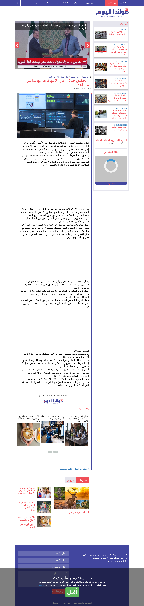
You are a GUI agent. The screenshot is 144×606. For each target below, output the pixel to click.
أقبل (72, 592)
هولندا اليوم (111, 3)
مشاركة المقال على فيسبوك (74, 469)
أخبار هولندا (74, 77)
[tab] (111, 34)
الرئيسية (122, 3)
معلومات (54, 3)
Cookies (41, 585)
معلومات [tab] (82, 480)
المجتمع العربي (42, 3)
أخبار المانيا (78, 3)
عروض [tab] (70, 480)
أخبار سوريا (90, 3)
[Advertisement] (54, 185)
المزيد (110, 183)
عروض (100, 3)
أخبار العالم (66, 3)
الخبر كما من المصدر (78, 409)
